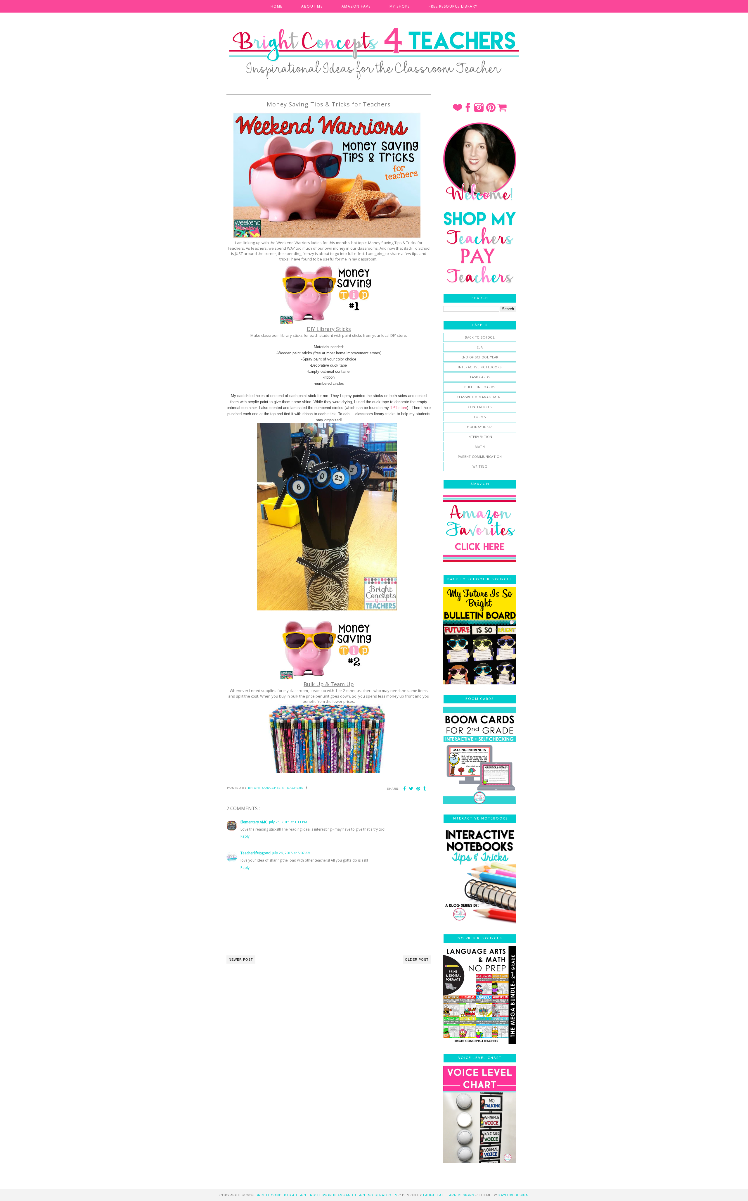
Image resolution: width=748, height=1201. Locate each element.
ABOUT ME (312, 6)
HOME (277, 6)
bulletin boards (479, 387)
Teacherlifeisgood (255, 852)
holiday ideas (480, 427)
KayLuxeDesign (513, 1195)
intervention (480, 436)
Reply (245, 836)
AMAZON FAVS (356, 6)
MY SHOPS (399, 6)
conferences (480, 407)
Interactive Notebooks (480, 367)
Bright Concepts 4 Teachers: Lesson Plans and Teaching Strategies (326, 1195)
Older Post (417, 959)
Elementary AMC (253, 821)
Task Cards (480, 377)
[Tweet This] (411, 789)
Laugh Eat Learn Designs (448, 1195)
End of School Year (479, 357)
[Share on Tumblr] (425, 789)
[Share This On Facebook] (405, 789)
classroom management (480, 397)
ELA (480, 347)
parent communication (480, 456)
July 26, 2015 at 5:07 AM (291, 852)
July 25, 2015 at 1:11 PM (288, 821)
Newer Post (241, 959)
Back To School (480, 337)
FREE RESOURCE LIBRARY (453, 6)
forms (480, 417)
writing (479, 466)
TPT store (398, 407)
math (480, 446)
